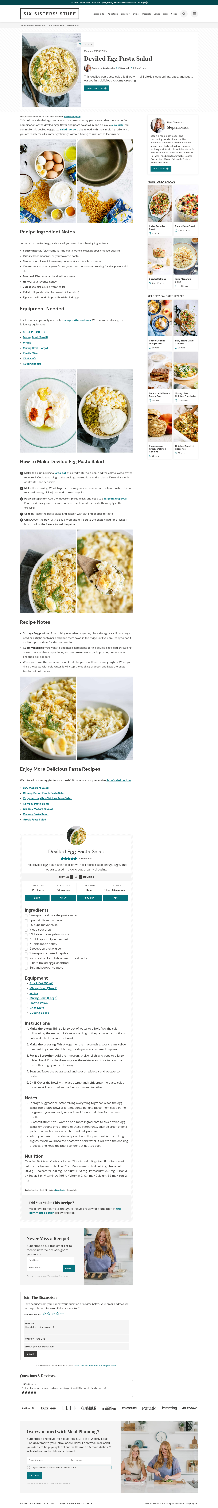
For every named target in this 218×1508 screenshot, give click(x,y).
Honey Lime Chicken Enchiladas (185, 395)
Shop (90, 1503)
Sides (165, 14)
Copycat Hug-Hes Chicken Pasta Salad (47, 798)
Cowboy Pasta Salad (36, 803)
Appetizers (113, 14)
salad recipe (68, 129)
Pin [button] (116, 898)
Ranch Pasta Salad (185, 226)
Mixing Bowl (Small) (35, 337)
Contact (52, 1503)
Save (37, 898)
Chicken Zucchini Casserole (184, 447)
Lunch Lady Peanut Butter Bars (159, 395)
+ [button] (80, 877)
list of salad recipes (118, 780)
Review (89, 898)
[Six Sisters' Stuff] (49, 13)
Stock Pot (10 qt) (34, 332)
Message (29, 1323)
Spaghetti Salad (157, 278)
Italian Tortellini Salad (157, 228)
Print (63, 898)
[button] (69, 1467)
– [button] (72, 877)
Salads (157, 14)
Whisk (27, 342)
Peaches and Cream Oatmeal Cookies (157, 448)
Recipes (29, 25)
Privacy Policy (76, 1503)
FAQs (62, 1503)
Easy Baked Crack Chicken (184, 342)
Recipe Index (99, 14)
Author (29, 1339)
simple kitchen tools (77, 320)
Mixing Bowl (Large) (35, 348)
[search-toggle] (184, 14)
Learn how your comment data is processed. (95, 1365)
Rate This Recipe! (32, 1314)
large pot (60, 473)
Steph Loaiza (108, 68)
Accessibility (37, 1503)
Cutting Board (32, 363)
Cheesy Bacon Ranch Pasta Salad (44, 793)
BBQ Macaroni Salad (36, 787)
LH (196, 1503)
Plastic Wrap (31, 353)
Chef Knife (29, 358)
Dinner (136, 14)
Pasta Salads (53, 25)
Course (37, 25)
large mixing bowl (115, 498)
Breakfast (125, 14)
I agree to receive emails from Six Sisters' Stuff (54, 1467)
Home (22, 25)
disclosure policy (72, 116)
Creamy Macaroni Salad (38, 809)
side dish (117, 125)
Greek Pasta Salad (34, 819)
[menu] (194, 14)
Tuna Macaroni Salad (183, 280)
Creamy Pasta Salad (35, 814)
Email (28, 1347)
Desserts (146, 14)
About (23, 1503)
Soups (174, 14)
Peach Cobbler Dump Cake (157, 342)
